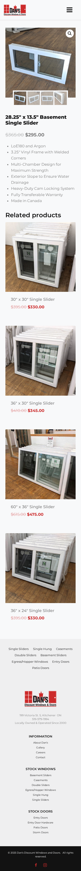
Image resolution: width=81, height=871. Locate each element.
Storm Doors (40, 832)
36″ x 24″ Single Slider (32, 610)
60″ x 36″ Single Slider (33, 506)
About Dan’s (40, 742)
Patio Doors (40, 668)
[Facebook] (36, 865)
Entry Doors (60, 661)
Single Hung (42, 649)
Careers (40, 752)
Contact (40, 757)
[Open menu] (69, 9)
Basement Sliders (53, 655)
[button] (70, 33)
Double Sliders (25, 655)
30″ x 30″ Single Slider (33, 299)
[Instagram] (45, 865)
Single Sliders (19, 649)
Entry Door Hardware (40, 822)
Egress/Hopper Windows (30, 661)
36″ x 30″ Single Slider (32, 403)
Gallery (40, 747)
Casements (64, 649)
